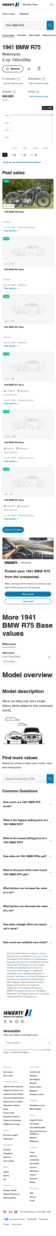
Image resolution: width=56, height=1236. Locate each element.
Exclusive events (37, 1094)
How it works (8, 1161)
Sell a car (7, 1157)
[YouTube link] (22, 1022)
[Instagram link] (17, 1022)
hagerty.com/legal (27, 976)
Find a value (9, 14)
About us (33, 1156)
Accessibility (32, 1219)
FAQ (31, 1193)
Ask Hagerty (35, 1079)
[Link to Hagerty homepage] (17, 1013)
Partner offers (35, 1087)
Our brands (34, 1163)
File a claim (8, 1076)
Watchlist (24, 14)
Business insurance (11, 1116)
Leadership (34, 1160)
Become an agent (10, 1135)
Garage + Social (9, 1190)
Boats (5, 1109)
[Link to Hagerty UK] (16, 1212)
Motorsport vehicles (11, 1105)
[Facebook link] (5, 1022)
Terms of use (16, 1224)
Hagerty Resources (11, 1194)
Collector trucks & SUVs (13, 1094)
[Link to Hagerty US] (5, 1212)
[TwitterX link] (11, 1022)
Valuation (33, 1076)
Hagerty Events (36, 1120)
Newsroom (34, 1171)
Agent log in (8, 1139)
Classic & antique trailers (13, 1098)
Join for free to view (13, 83)
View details (10, 231)
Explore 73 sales (13, 530)
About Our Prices (40, 956)
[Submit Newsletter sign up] (49, 1042)
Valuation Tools (30, 4)
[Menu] (51, 4)
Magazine (33, 1091)
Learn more (28, 601)
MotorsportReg (9, 1198)
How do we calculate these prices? (22, 162)
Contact (33, 1175)
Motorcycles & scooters (13, 1102)
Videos (6, 1172)
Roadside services (37, 1105)
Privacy (33, 1197)
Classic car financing (12, 1120)
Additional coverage (11, 1124)
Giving (32, 1182)
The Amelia (34, 1124)
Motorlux (33, 1138)
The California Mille (37, 1127)
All (4, 1179)
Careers (33, 1167)
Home (32, 1152)
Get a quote (28, 594)
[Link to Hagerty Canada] (10, 1212)
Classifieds (8, 1153)
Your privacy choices (17, 1219)
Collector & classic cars (13, 1090)
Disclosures (43, 1219)
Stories (6, 1176)
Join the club (35, 1072)
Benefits (33, 1083)
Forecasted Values (15, 970)
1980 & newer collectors (13, 1087)
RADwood (34, 1141)
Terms (32, 1201)
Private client (8, 1113)
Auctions (7, 1150)
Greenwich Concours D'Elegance (38, 1132)
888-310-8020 (35, 1109)
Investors (33, 1178)
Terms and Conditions (20, 1052)
